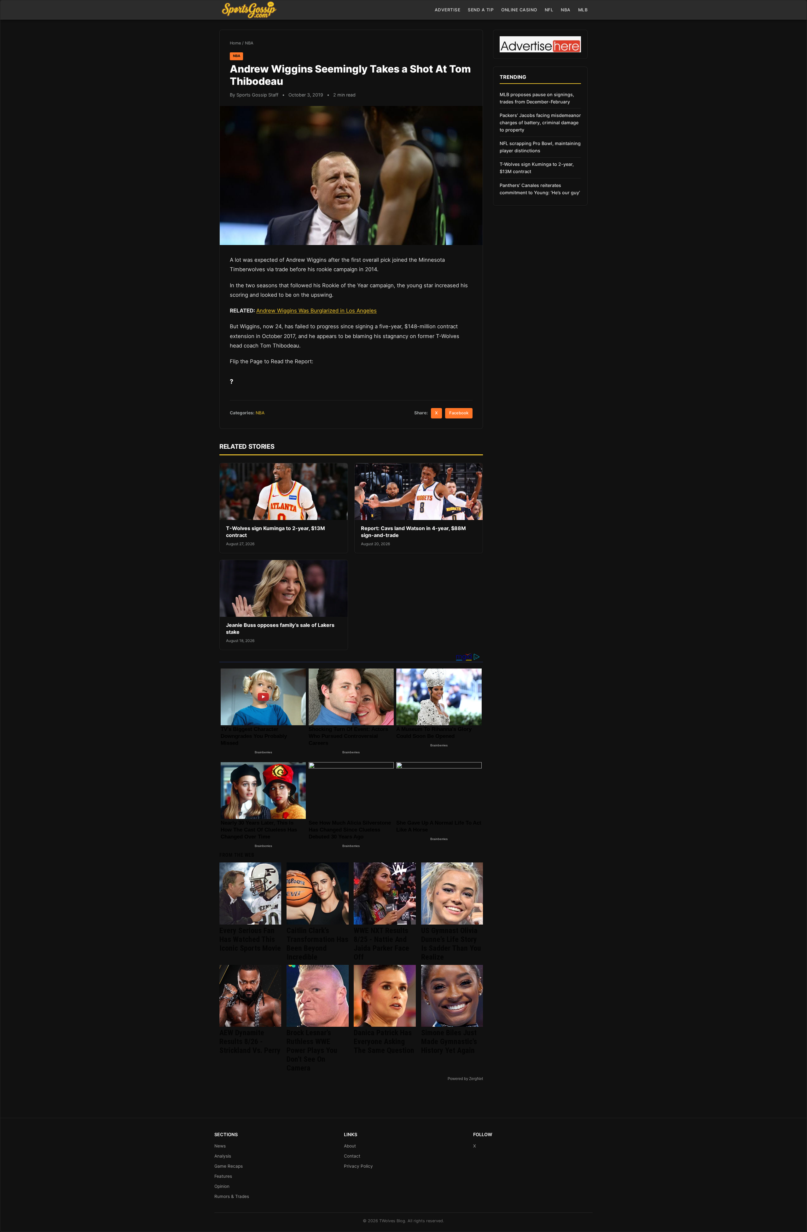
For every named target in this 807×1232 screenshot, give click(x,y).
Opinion (221, 1186)
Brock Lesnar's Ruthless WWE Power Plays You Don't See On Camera (312, 1050)
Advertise (448, 9)
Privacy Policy (358, 1166)
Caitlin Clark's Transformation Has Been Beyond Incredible (317, 943)
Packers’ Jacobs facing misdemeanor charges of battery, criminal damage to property (540, 122)
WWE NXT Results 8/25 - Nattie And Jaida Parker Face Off (381, 943)
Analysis (222, 1156)
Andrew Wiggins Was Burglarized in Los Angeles (316, 310)
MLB (583, 9)
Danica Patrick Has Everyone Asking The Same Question (384, 1041)
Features (223, 1176)
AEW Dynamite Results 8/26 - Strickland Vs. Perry (250, 1041)
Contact (352, 1156)
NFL (549, 9)
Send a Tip (481, 9)
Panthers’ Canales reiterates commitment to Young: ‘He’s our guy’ (540, 189)
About (350, 1145)
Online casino (519, 9)
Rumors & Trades (231, 1196)
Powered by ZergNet (465, 1079)
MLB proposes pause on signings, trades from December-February (537, 98)
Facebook (458, 413)
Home (235, 43)
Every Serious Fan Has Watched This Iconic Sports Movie (250, 939)
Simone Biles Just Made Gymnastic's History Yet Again (449, 1041)
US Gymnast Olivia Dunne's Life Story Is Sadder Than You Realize (451, 943)
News (220, 1145)
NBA (566, 9)
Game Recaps (228, 1166)
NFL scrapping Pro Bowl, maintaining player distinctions (540, 147)
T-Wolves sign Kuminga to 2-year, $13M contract (537, 167)
